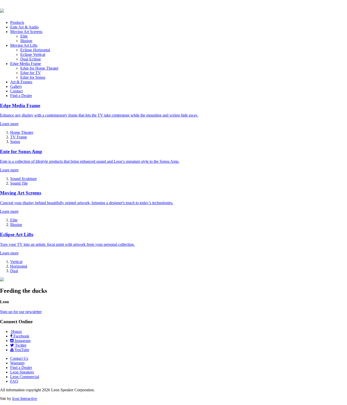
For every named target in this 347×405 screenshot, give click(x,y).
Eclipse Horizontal (35, 50)
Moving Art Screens (26, 31)
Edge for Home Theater (39, 68)
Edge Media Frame (25, 63)
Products (17, 22)
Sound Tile (19, 183)
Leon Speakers (22, 372)
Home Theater (21, 132)
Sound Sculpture (23, 178)
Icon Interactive (24, 398)
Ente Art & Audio (24, 27)
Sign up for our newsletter (21, 312)
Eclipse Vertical (32, 54)
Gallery (16, 86)
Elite (24, 36)
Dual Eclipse (30, 59)
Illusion (26, 41)
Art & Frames (21, 82)
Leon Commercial (24, 377)
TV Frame (18, 137)
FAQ (14, 381)
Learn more (9, 124)
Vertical (16, 262)
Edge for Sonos (32, 77)
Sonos (15, 141)
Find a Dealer (21, 95)
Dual (14, 271)
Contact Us (19, 358)
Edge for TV (30, 73)
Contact (16, 91)
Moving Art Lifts (23, 45)
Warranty (17, 363)
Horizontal (18, 266)
